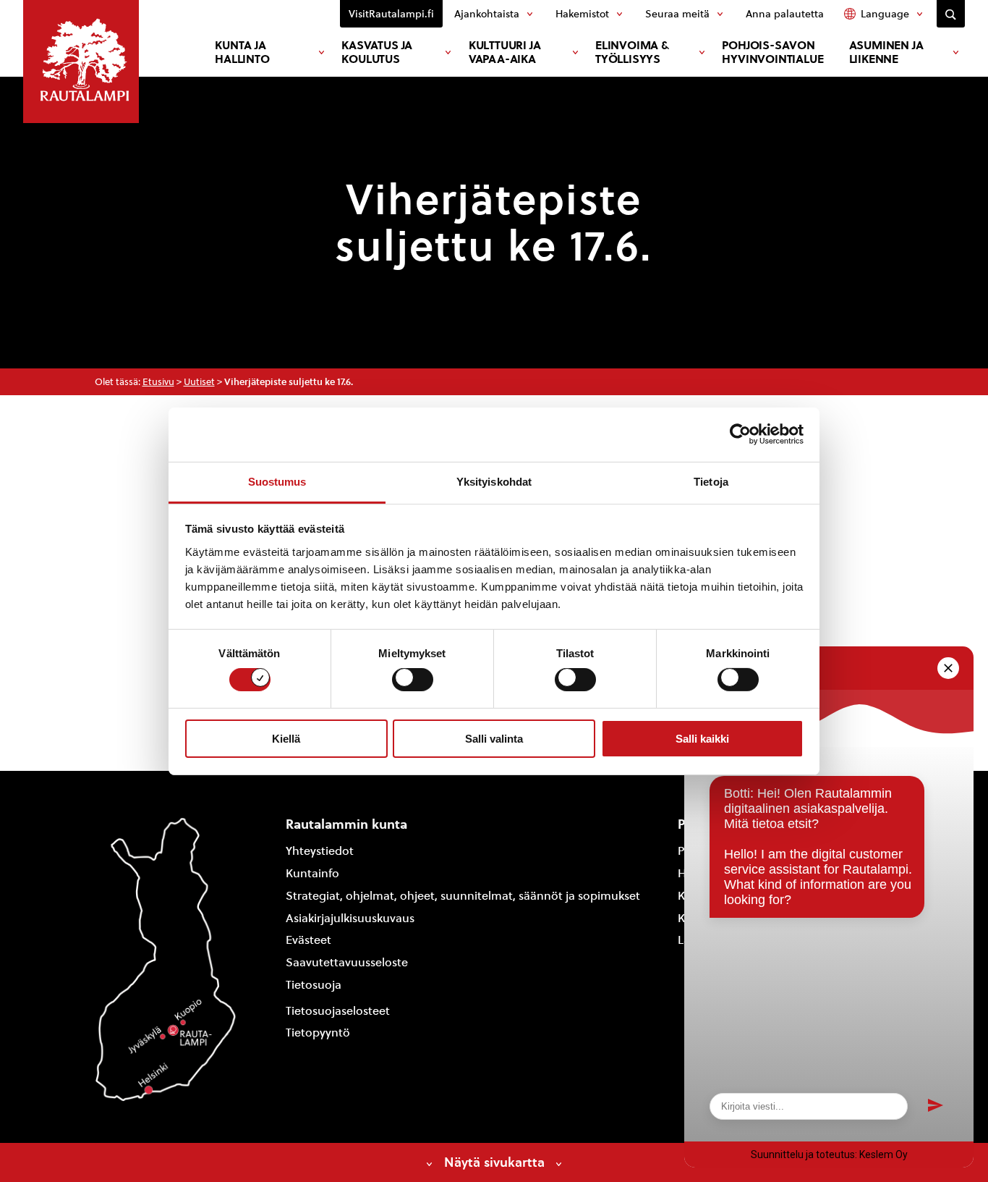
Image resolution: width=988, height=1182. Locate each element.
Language (885, 13)
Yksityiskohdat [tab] (494, 481)
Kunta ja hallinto (242, 52)
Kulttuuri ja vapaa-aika (505, 52)
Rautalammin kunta (346, 824)
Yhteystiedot (320, 851)
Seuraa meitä (677, 13)
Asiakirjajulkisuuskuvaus (350, 918)
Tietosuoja (313, 985)
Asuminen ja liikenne (886, 52)
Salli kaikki (702, 739)
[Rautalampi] (81, 61)
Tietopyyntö (318, 1032)
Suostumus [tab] (277, 481)
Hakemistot (582, 13)
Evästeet (308, 940)
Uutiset (199, 381)
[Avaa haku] (951, 14)
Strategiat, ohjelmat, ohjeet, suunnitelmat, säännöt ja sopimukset (463, 896)
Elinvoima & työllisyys (632, 52)
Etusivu (158, 381)
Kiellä (286, 739)
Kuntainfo (312, 873)
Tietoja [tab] (711, 481)
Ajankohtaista (486, 13)
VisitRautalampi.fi (391, 13)
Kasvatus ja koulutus (376, 52)
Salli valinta (494, 739)
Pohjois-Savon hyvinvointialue (772, 52)
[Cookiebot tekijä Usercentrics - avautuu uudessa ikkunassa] (740, 434)
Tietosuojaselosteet (338, 1011)
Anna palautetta (785, 13)
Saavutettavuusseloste (347, 962)
